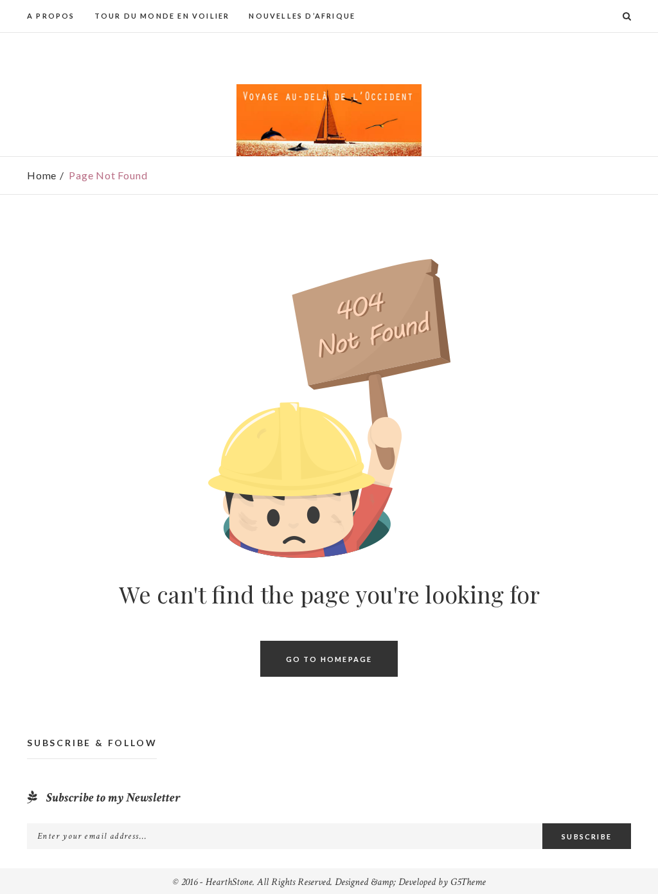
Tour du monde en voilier (162, 16)
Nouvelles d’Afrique (302, 16)
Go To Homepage (329, 658)
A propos (51, 16)
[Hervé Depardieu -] (328, 120)
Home (42, 175)
